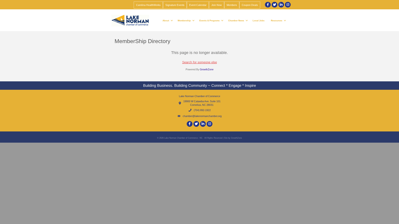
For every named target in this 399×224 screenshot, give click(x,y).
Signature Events (174, 5)
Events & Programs (209, 20)
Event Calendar (198, 5)
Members (232, 5)
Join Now (216, 5)
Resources (276, 20)
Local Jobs (258, 20)
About (166, 20)
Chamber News (236, 20)
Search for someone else (199, 62)
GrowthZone (207, 69)
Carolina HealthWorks (148, 5)
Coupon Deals (250, 5)
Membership (184, 20)
